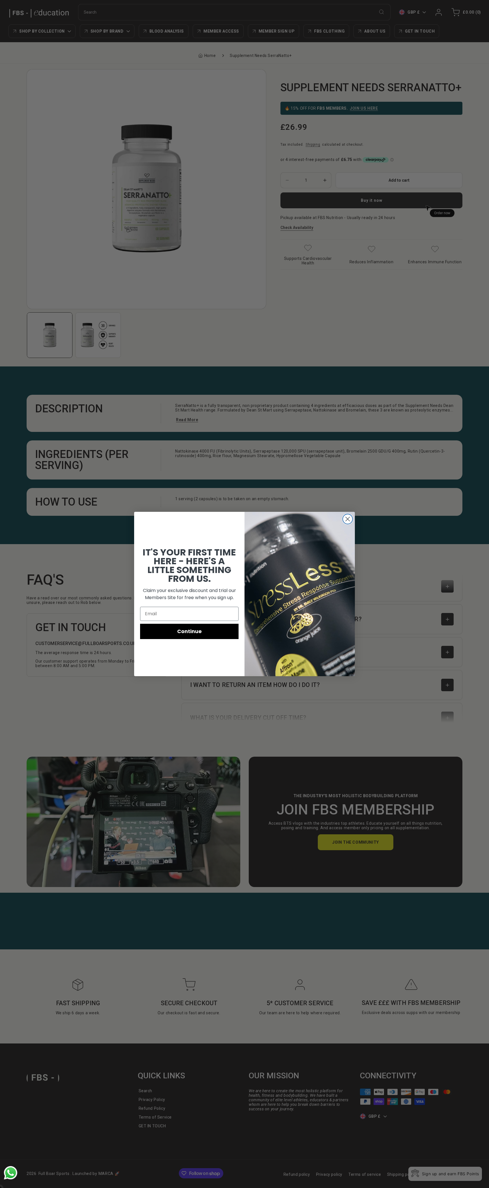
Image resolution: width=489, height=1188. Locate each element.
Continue (189, 631)
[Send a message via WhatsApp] (10, 1173)
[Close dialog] (348, 519)
